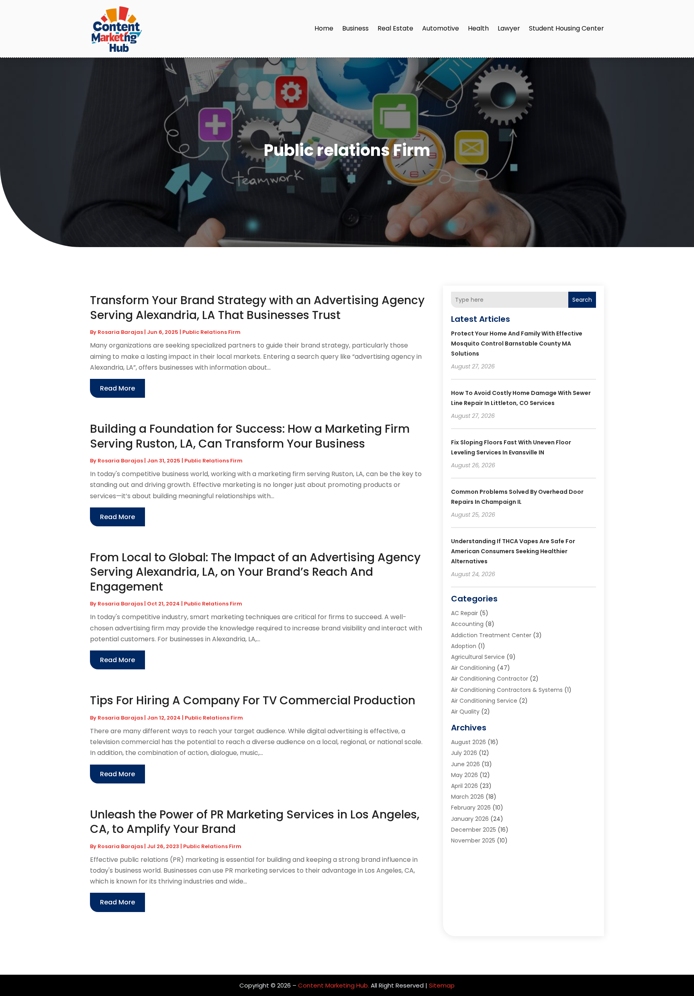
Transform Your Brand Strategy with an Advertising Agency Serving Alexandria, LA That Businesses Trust (257, 307)
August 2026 (468, 742)
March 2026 (467, 797)
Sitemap (442, 985)
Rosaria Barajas (120, 332)
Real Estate (395, 28)
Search (582, 300)
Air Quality (465, 712)
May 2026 (464, 775)
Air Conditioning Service (484, 701)
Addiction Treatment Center (491, 635)
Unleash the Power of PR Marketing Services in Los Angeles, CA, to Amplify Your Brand (254, 822)
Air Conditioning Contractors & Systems (507, 690)
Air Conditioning (473, 668)
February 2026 (471, 808)
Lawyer (509, 28)
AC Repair (464, 613)
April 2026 (464, 786)
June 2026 (465, 764)
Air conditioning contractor (489, 679)
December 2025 (473, 830)
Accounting (467, 624)
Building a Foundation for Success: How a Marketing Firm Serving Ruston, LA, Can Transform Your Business (250, 436)
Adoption (463, 646)
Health (478, 28)
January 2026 (470, 819)
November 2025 (473, 840)
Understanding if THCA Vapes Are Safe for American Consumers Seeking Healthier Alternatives (513, 551)
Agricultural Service (478, 657)
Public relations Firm (211, 332)
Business (355, 28)
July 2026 (464, 753)
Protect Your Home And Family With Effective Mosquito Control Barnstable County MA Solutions (516, 343)
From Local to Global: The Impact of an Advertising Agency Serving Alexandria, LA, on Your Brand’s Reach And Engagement (255, 572)
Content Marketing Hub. (333, 985)
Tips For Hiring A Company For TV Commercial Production (252, 700)
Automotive (440, 28)
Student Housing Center (566, 28)
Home (323, 28)
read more (117, 388)
